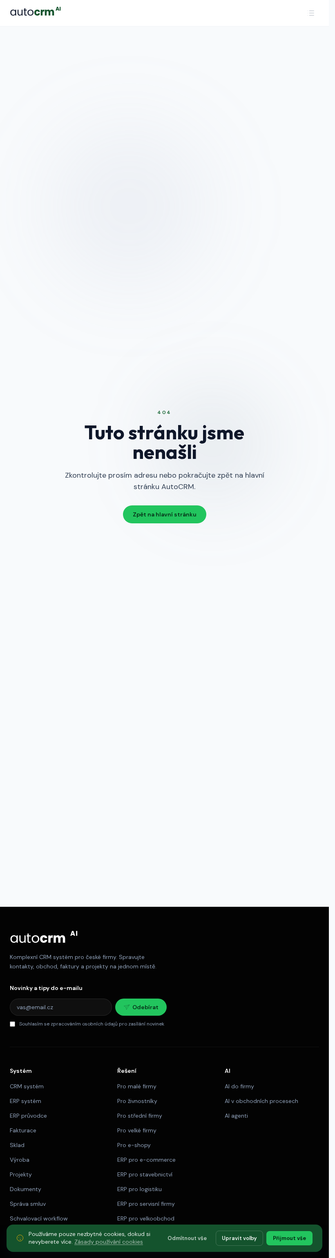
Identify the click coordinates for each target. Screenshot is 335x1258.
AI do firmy (239, 1086)
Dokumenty (25, 1189)
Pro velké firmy (136, 1130)
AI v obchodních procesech (261, 1101)
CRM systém (27, 1086)
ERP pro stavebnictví (144, 1174)
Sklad (17, 1145)
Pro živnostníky (137, 1101)
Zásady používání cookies (108, 1241)
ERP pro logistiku (139, 1189)
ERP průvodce (28, 1115)
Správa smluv (28, 1203)
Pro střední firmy (139, 1115)
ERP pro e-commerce (146, 1159)
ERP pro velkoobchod (145, 1218)
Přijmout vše (289, 1237)
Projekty (21, 1174)
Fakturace (23, 1130)
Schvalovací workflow (39, 1218)
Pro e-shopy (134, 1145)
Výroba (19, 1159)
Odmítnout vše (187, 1237)
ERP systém (25, 1101)
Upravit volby (239, 1237)
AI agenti (236, 1115)
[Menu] (311, 13)
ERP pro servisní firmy (146, 1203)
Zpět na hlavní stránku (165, 514)
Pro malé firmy (136, 1086)
